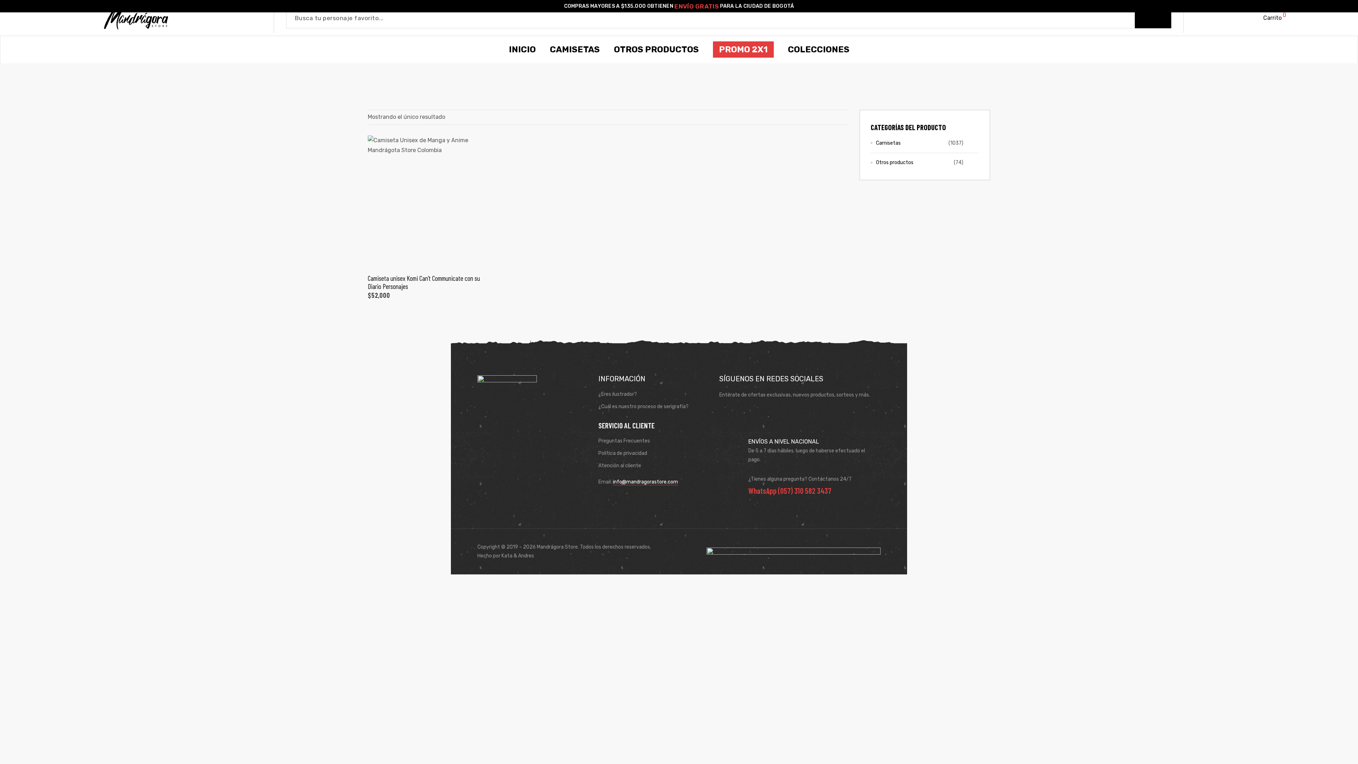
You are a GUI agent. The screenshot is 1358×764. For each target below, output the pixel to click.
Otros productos (894, 163)
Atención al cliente (619, 466)
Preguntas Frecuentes (624, 441)
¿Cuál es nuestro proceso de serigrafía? (643, 407)
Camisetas (888, 143)
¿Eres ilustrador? (617, 394)
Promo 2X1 (743, 49)
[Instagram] (747, 412)
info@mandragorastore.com (645, 482)
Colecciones (818, 49)
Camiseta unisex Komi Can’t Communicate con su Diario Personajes (424, 282)
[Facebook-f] (726, 412)
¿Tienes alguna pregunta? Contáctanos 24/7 (800, 479)
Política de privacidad (622, 453)
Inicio (522, 49)
